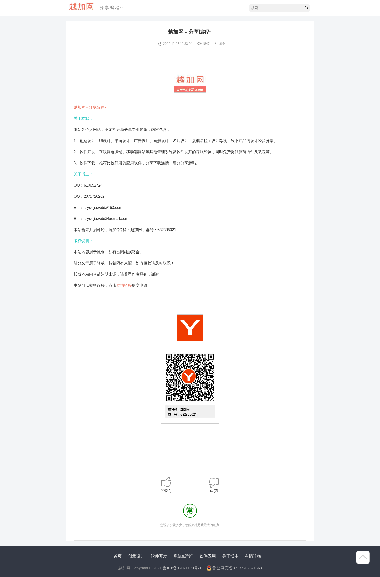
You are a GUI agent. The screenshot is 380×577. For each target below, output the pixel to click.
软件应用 (207, 556)
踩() (214, 490)
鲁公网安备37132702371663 (237, 568)
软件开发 (159, 556)
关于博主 (230, 556)
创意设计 (136, 556)
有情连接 (253, 556)
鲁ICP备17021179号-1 (182, 568)
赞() (166, 490)
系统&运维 (183, 556)
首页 (117, 556)
